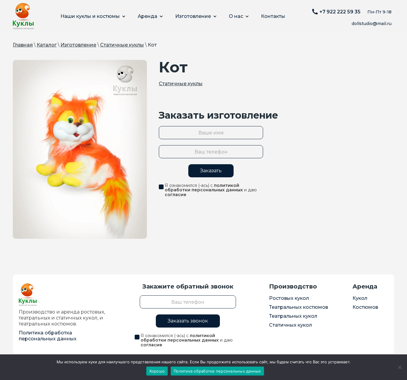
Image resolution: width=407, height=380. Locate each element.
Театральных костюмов (298, 307)
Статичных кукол (290, 325)
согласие (176, 194)
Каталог (47, 45)
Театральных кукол (293, 316)
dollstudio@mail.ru (372, 23)
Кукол (359, 298)
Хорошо (157, 371)
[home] (23, 16)
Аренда (147, 16)
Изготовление (193, 16)
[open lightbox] (80, 149)
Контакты (273, 16)
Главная (23, 45)
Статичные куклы (122, 45)
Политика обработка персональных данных (48, 336)
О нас (236, 16)
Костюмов (365, 307)
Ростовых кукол (289, 298)
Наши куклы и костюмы (90, 16)
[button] (93, 16)
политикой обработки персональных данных (204, 188)
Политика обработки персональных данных (217, 371)
